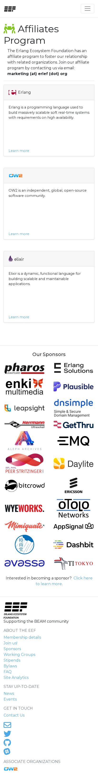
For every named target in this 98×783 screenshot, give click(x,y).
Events (10, 699)
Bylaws (10, 666)
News (9, 693)
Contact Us (14, 715)
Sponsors (12, 649)
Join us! (10, 643)
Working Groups (19, 654)
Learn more (19, 151)
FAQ (8, 672)
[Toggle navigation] (87, 8)
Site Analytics (16, 677)
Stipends (12, 660)
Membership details (22, 637)
